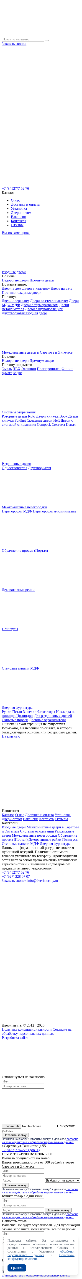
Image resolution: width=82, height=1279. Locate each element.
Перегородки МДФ (17, 511)
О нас (15, 200)
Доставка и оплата (25, 204)
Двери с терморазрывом (39, 305)
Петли (17, 712)
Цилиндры (24, 716)
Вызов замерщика (16, 233)
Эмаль (7, 369)
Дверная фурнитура (55, 844)
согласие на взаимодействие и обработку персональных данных (40, 1140)
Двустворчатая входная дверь (24, 313)
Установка (19, 208)
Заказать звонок (14, 44)
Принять (17, 1268)
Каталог (8, 815)
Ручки (6, 712)
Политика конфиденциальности (27, 1029)
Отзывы (17, 225)
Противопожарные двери (21, 292)
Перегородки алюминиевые (54, 511)
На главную (11, 736)
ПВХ (16, 369)
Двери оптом (21, 213)
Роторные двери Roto (18, 416)
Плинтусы (70, 839)
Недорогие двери (15, 280)
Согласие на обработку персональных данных (37, 1031)
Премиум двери (42, 280)
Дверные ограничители (47, 720)
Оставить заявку (15, 1135)
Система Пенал (64, 424)
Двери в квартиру (36, 288)
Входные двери (14, 827)
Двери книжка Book (51, 416)
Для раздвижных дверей (53, 716)
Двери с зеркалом (15, 301)
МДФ (17, 373)
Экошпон (28, 369)
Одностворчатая (14, 468)
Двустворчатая (39, 468)
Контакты (18, 221)
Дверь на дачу (61, 288)
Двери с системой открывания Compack (37, 422)
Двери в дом (11, 288)
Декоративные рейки (44, 839)
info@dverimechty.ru (42, 880)
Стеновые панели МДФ (20, 844)
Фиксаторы (46, 712)
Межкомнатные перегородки (34, 835)
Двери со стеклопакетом (49, 301)
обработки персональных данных (41, 1253)
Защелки (29, 712)
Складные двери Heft (43, 420)
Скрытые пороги (15, 720)
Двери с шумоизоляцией (44, 309)
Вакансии (18, 217)
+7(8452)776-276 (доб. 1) (21, 1150)
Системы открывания (37, 831)
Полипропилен (49, 369)
